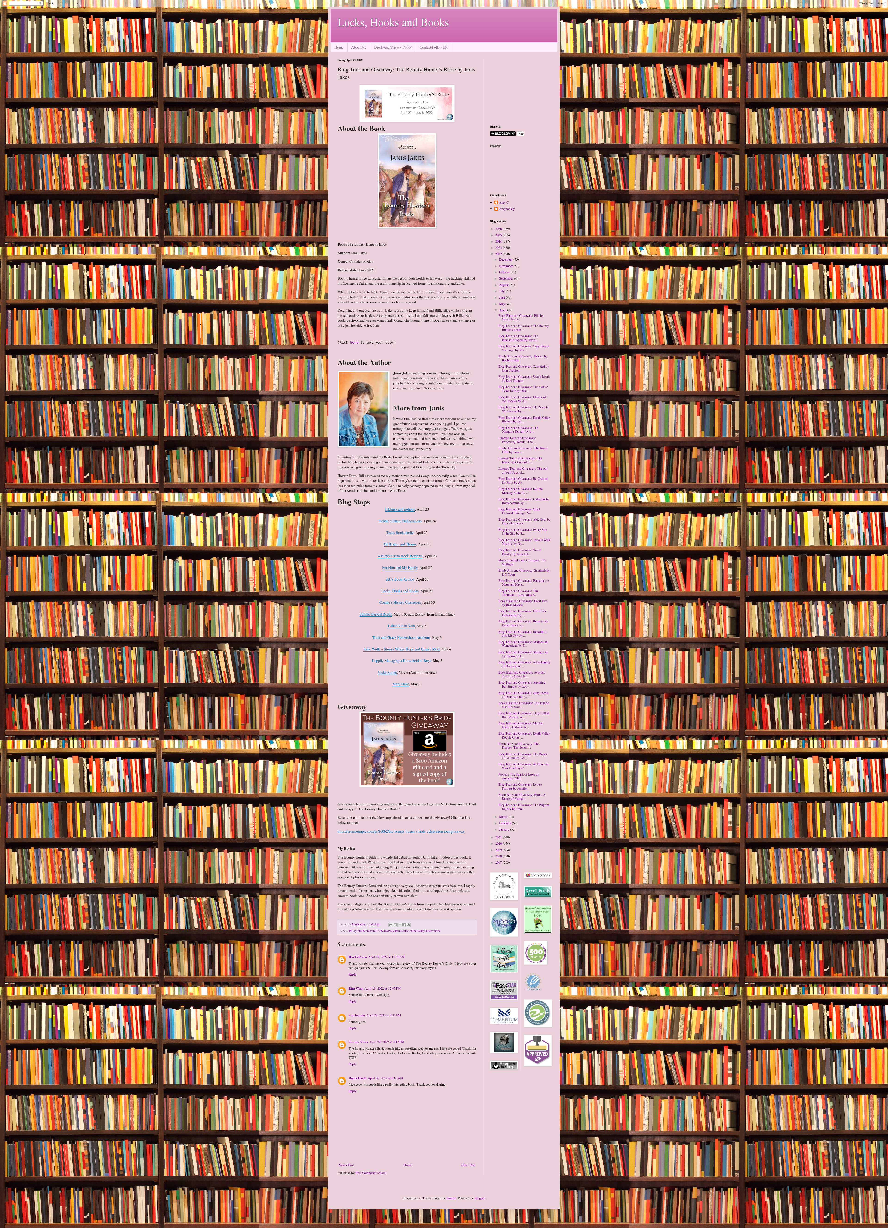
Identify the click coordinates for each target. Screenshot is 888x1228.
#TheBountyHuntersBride (425, 931)
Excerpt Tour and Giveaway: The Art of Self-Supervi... (522, 470)
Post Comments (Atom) (371, 1172)
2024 (499, 241)
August (504, 285)
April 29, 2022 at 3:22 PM (383, 1015)
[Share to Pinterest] (408, 925)
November (506, 266)
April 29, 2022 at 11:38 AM (386, 957)
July (502, 291)
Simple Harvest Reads (376, 614)
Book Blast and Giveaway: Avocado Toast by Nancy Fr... (521, 674)
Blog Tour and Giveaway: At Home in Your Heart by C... (523, 766)
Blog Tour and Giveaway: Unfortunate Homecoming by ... (523, 501)
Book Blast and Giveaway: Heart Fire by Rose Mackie (522, 603)
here (355, 342)
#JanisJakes (402, 931)
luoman (451, 1198)
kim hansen (357, 1015)
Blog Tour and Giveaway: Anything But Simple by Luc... (521, 684)
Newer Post (346, 1165)
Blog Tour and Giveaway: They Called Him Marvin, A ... (523, 715)
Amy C (504, 203)
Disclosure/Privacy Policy (393, 47)
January (504, 829)
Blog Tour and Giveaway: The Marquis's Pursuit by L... (518, 429)
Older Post (468, 1165)
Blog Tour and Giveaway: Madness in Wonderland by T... (523, 644)
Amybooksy (507, 209)
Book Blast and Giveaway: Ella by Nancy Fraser (520, 317)
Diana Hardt (358, 1078)
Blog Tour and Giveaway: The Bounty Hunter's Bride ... (523, 327)
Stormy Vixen (358, 1042)
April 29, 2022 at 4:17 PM (387, 1042)
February (505, 823)
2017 (499, 862)
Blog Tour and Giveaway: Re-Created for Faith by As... (523, 480)
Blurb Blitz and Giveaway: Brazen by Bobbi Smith (522, 358)
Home (338, 47)
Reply (352, 974)
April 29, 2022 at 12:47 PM (382, 988)
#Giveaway (387, 931)
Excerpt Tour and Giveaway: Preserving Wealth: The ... (517, 440)
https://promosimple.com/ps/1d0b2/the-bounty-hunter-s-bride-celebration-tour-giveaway (401, 831)
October (505, 272)
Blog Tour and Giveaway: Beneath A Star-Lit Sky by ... (522, 633)
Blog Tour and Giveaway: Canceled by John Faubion (523, 368)
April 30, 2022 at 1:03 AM (385, 1078)
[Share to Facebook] (404, 925)
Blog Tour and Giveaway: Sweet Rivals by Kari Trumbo (524, 378)
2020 (499, 843)
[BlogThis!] (395, 925)
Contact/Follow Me (434, 47)
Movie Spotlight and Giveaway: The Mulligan (522, 562)
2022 (499, 254)
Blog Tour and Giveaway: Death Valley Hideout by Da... (524, 419)
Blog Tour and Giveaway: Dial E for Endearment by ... (522, 613)
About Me (358, 47)
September (506, 278)
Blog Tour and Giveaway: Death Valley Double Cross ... (524, 735)
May (502, 304)
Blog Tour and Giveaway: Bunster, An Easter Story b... (523, 623)
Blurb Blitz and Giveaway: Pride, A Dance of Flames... (521, 796)
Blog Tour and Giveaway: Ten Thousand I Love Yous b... (518, 592)
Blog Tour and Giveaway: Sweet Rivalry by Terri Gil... (519, 552)
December (506, 259)
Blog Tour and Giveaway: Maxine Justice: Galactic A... (520, 725)
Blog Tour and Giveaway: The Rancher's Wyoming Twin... (518, 338)
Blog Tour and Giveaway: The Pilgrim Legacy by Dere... (523, 807)
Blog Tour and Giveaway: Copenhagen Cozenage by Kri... (523, 348)
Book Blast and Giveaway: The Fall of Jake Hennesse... (523, 705)
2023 (499, 247)
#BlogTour (355, 931)
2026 (499, 228)
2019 (499, 850)
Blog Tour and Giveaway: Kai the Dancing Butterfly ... (520, 490)
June (502, 297)
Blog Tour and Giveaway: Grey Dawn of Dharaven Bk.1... (523, 694)
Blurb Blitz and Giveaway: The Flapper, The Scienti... (518, 746)
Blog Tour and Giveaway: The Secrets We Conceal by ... (523, 409)
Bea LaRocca (358, 956)
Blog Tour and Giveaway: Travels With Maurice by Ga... (524, 542)
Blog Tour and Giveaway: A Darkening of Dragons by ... (524, 664)
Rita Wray (356, 988)
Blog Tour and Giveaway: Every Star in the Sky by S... (522, 531)
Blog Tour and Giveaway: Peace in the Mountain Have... (523, 582)
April (503, 310)
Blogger (480, 1198)
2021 (499, 837)
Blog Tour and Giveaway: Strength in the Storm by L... (523, 654)
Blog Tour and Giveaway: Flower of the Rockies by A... (522, 399)
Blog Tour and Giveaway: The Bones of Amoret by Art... (522, 756)
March (504, 816)
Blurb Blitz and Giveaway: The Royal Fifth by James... (523, 450)
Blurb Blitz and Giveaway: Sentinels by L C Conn (524, 572)
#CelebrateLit (371, 931)
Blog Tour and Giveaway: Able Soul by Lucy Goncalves (524, 521)
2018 (499, 856)
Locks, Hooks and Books (393, 21)
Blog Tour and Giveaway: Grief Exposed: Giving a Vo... (519, 511)
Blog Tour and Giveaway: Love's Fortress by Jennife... (520, 786)
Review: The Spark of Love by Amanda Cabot (518, 776)
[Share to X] (399, 925)
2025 (499, 235)
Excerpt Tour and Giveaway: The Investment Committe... (520, 460)
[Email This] (390, 925)
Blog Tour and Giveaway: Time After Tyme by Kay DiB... (523, 389)
